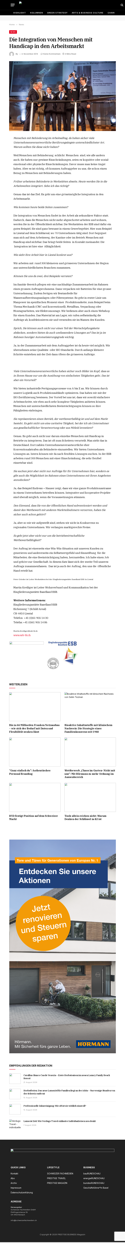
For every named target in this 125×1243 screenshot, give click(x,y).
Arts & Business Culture (87, 12)
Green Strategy (57, 12)
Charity (113, 12)
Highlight (19, 12)
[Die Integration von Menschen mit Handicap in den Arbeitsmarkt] (62, 96)
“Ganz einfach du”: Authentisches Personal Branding (29, 772)
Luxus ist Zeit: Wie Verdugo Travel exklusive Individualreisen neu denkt (59, 1121)
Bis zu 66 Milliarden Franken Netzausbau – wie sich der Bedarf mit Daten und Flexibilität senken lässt (34, 728)
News (13, 32)
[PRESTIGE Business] (68, 5)
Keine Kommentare (52, 54)
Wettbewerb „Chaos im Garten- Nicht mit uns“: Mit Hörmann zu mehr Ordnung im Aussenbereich (89, 774)
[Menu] (13, 5)
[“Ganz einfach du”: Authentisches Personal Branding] (35, 751)
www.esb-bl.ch (22, 635)
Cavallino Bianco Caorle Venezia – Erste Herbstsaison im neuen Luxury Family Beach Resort (66, 1077)
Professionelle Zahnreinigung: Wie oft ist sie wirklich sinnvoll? (54, 1105)
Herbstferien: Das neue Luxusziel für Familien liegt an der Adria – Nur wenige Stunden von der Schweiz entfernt (69, 1092)
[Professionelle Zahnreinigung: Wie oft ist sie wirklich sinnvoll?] (15, 1109)
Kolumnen (36, 12)
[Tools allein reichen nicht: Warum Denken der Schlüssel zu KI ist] (90, 797)
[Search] (121, 5)
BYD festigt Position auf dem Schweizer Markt (33, 817)
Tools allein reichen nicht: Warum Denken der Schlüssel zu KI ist (85, 817)
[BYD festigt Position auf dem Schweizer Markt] (35, 797)
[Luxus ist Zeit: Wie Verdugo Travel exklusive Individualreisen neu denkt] (15, 1124)
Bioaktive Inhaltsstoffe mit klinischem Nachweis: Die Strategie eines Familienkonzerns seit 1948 (88, 728)
